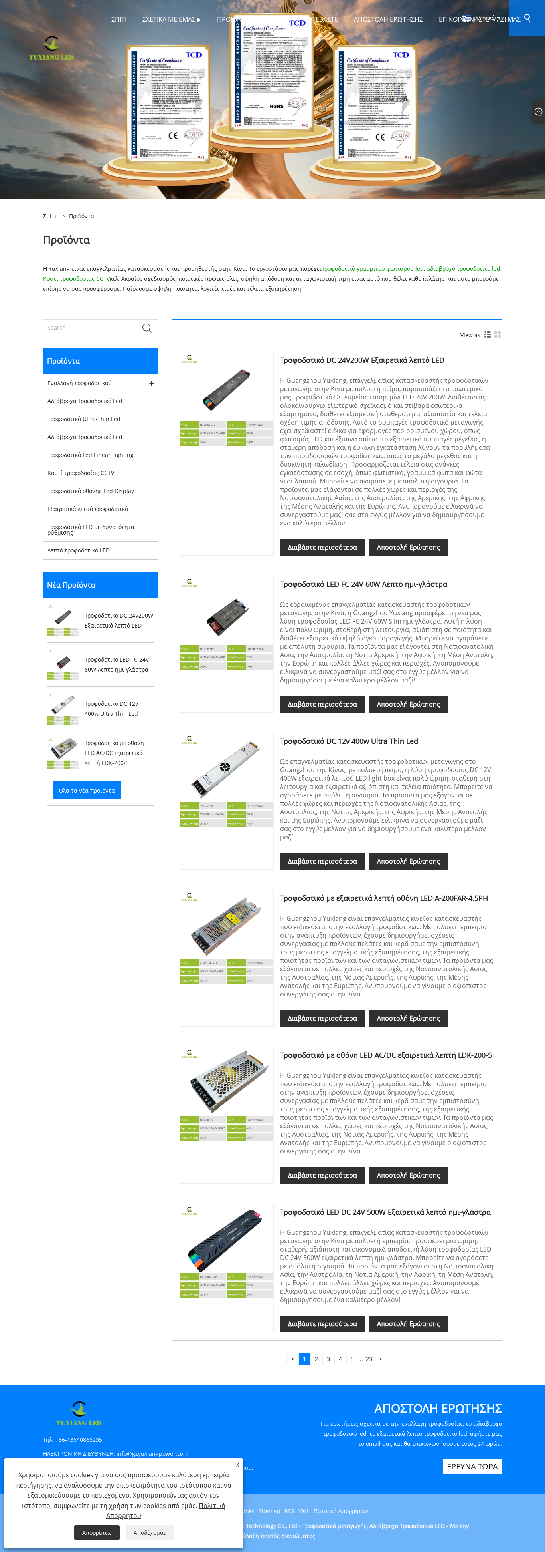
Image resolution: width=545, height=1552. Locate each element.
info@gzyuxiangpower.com (152, 1453)
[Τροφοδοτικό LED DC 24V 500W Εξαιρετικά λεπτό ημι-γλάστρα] (226, 1250)
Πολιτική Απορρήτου (341, 1511)
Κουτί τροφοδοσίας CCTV (80, 473)
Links (248, 1511)
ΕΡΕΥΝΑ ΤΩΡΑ (472, 1466)
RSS (289, 1511)
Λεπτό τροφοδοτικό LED (78, 550)
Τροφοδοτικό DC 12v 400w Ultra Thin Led (349, 741)
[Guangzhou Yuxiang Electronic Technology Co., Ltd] (51, 47)
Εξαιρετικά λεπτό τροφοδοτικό (87, 509)
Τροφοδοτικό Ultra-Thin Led (83, 419)
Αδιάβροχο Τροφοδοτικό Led (84, 401)
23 (369, 1359)
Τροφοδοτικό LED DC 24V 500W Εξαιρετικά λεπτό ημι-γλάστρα (385, 1212)
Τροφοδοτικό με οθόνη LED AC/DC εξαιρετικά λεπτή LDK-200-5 (386, 1055)
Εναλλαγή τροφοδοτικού (79, 383)
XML (304, 1511)
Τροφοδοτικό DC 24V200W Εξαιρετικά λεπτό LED (362, 360)
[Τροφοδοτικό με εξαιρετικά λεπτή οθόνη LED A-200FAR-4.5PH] (226, 936)
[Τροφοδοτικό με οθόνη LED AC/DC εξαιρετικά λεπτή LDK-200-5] (226, 1093)
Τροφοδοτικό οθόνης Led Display (90, 491)
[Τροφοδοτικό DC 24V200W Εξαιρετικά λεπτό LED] (226, 398)
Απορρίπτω (97, 1532)
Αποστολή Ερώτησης (408, 547)
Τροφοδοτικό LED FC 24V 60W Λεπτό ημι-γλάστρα (363, 584)
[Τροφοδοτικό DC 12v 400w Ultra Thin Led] (226, 779)
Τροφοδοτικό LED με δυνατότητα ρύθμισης (90, 529)
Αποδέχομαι (150, 1532)
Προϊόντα (81, 216)
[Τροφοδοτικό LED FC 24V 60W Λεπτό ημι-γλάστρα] (226, 622)
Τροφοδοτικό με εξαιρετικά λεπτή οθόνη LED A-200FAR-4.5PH (384, 898)
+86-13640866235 (78, 1439)
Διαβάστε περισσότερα (322, 547)
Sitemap (269, 1511)
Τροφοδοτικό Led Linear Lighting (90, 455)
